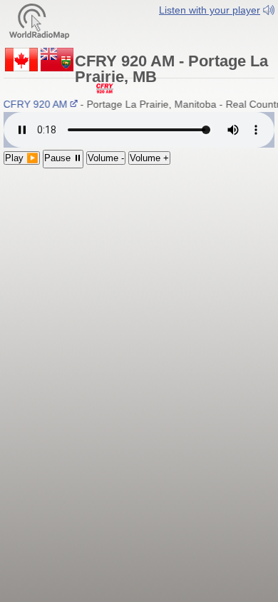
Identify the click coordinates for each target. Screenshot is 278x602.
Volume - (106, 158)
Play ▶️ (21, 158)
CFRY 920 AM (34, 104)
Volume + (149, 158)
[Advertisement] (139, 261)
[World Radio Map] (39, 20)
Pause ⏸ (63, 158)
